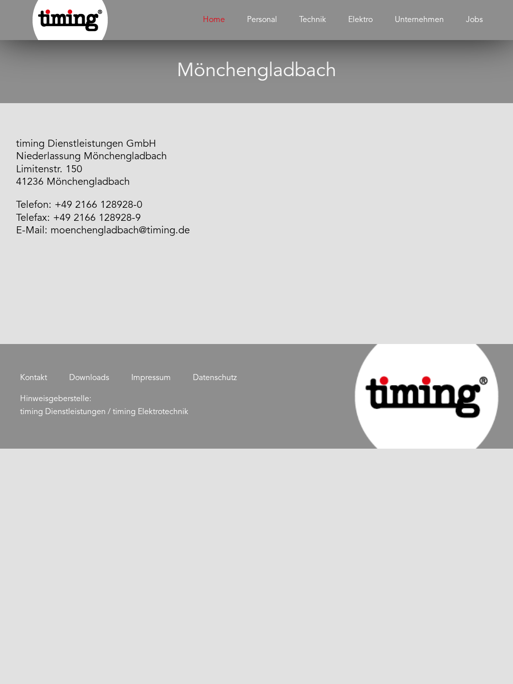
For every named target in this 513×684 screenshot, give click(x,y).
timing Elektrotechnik (150, 412)
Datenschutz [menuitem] (215, 378)
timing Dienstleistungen (63, 412)
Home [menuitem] (214, 20)
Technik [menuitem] (312, 20)
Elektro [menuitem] (360, 20)
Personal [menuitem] (262, 20)
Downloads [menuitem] (89, 378)
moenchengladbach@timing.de (120, 231)
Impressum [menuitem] (151, 378)
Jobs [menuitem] (474, 20)
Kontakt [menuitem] (33, 378)
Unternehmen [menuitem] (419, 20)
